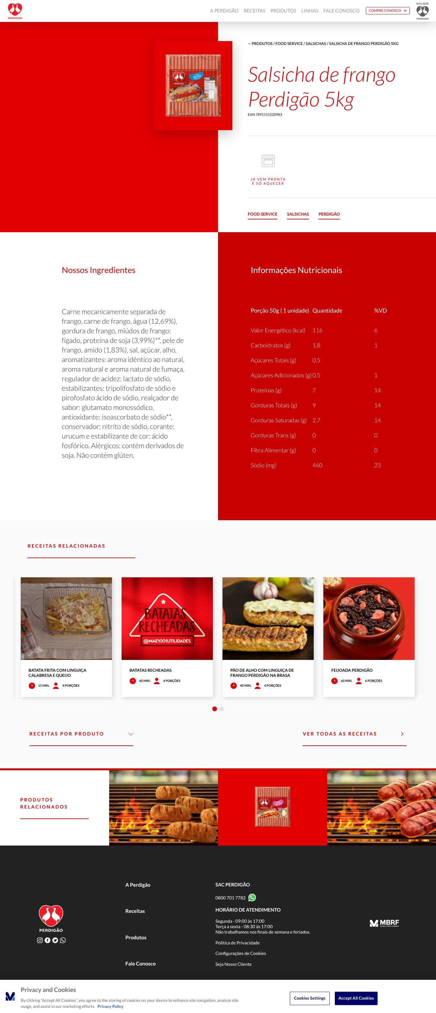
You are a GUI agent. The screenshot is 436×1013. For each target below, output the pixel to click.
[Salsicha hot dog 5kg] (272, 808)
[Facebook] (47, 940)
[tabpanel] (66, 637)
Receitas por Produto (66, 734)
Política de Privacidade (237, 942)
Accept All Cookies (356, 998)
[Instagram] (40, 940)
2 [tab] (221, 708)
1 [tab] (214, 708)
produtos (262, 43)
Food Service (289, 43)
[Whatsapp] (63, 940)
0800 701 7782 (230, 897)
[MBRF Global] (384, 924)
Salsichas (316, 43)
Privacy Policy (110, 1006)
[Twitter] (55, 940)
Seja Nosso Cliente (233, 964)
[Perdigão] (15, 11)
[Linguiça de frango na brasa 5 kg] (163, 808)
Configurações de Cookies (240, 953)
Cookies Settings (310, 998)
